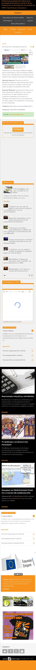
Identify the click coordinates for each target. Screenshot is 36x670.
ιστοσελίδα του (17, 498)
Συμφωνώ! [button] (18, 13)
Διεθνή (30, 29)
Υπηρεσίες (30, 17)
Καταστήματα (7, 20)
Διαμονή (30, 20)
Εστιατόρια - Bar (20, 20)
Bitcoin (6, 29)
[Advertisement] (18, 159)
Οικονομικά (21, 29)
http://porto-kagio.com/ (16, 114)
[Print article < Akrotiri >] (31, 47)
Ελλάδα (13, 29)
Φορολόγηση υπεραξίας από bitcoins (18, 396)
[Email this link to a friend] (33, 47)
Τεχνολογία (18, 32)
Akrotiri (4, 44)
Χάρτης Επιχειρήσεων (18, 23)
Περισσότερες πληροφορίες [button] (17, 8)
